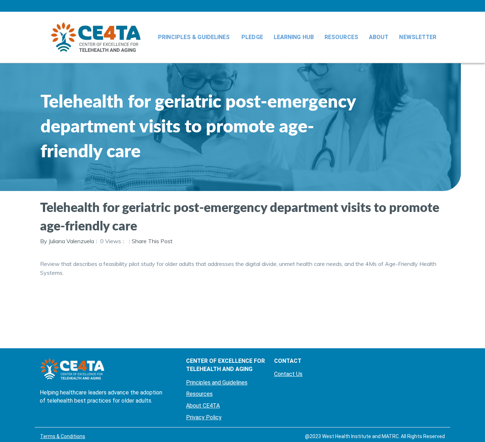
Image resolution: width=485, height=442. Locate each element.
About (379, 37)
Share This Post (152, 241)
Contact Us (288, 374)
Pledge (252, 37)
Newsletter (417, 37)
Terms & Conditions (62, 436)
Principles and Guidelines (216, 382)
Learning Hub (294, 37)
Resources (341, 37)
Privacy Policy (204, 417)
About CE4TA (203, 405)
